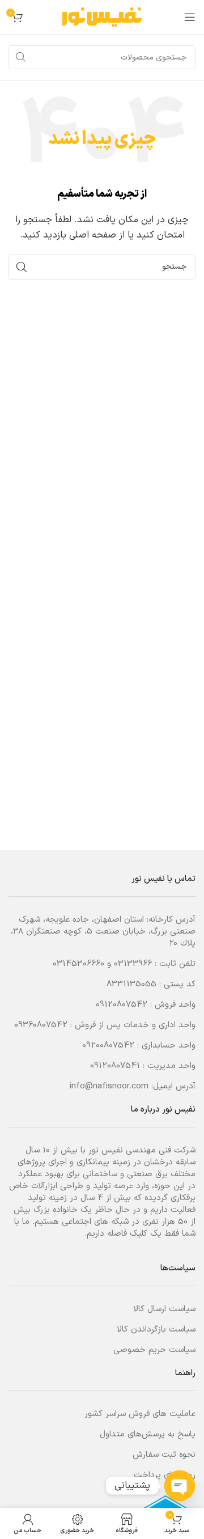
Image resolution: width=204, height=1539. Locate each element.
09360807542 (40, 1025)
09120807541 (115, 1065)
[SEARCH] (20, 57)
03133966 (133, 963)
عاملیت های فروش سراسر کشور (140, 1414)
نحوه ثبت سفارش (164, 1455)
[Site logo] (102, 16)
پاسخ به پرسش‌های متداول (148, 1434)
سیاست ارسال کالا (164, 1309)
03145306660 (78, 963)
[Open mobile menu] (189, 17)
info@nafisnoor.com (109, 1086)
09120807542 (121, 1004)
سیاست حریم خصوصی (154, 1350)
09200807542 (108, 1045)
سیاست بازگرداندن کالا (156, 1330)
